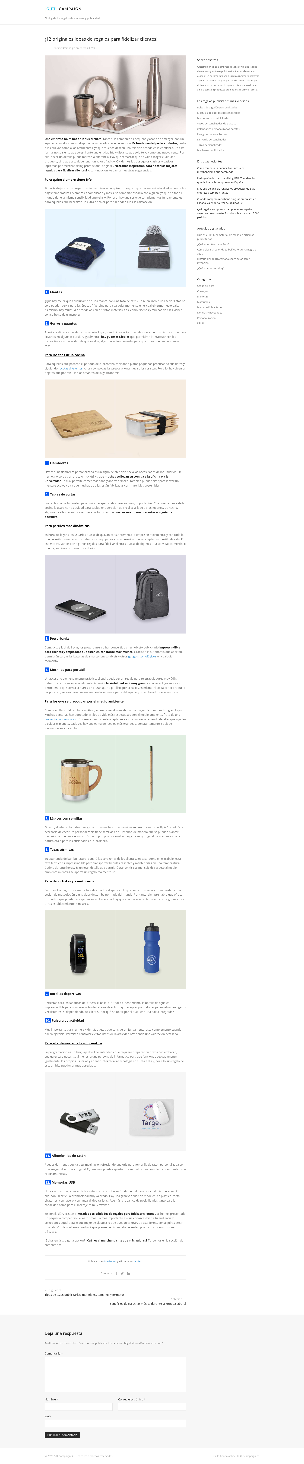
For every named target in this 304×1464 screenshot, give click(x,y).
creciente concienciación (61, 719)
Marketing (110, 1261)
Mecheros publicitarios (210, 150)
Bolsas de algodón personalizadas (217, 107)
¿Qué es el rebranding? (210, 268)
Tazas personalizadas (210, 145)
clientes (137, 1261)
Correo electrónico (131, 1399)
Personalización (206, 318)
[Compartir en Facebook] (117, 1273)
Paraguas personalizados (212, 134)
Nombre (51, 1399)
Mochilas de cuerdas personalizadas (218, 112)
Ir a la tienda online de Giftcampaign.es (236, 1456)
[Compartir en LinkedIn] (128, 1273)
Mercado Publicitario (209, 307)
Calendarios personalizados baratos (218, 129)
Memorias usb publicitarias (213, 118)
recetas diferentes (70, 368)
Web (48, 1416)
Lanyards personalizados (212, 139)
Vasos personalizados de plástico (216, 123)
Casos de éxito (205, 285)
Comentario (54, 1353)
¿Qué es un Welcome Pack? (213, 244)
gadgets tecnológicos (142, 656)
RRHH (200, 323)
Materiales (203, 302)
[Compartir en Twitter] (122, 1273)
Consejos (202, 291)
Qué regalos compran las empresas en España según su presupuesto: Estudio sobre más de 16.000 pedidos (228, 213)
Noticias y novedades (209, 312)
